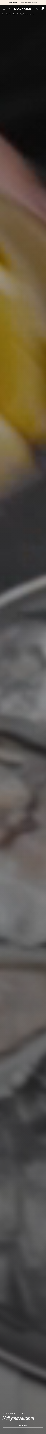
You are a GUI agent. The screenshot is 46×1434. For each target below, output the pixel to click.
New (3, 14)
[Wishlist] (37, 9)
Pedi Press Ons (21, 14)
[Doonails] (23, 9)
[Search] (9, 8)
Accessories (30, 14)
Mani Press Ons (10, 14)
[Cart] (42, 9)
